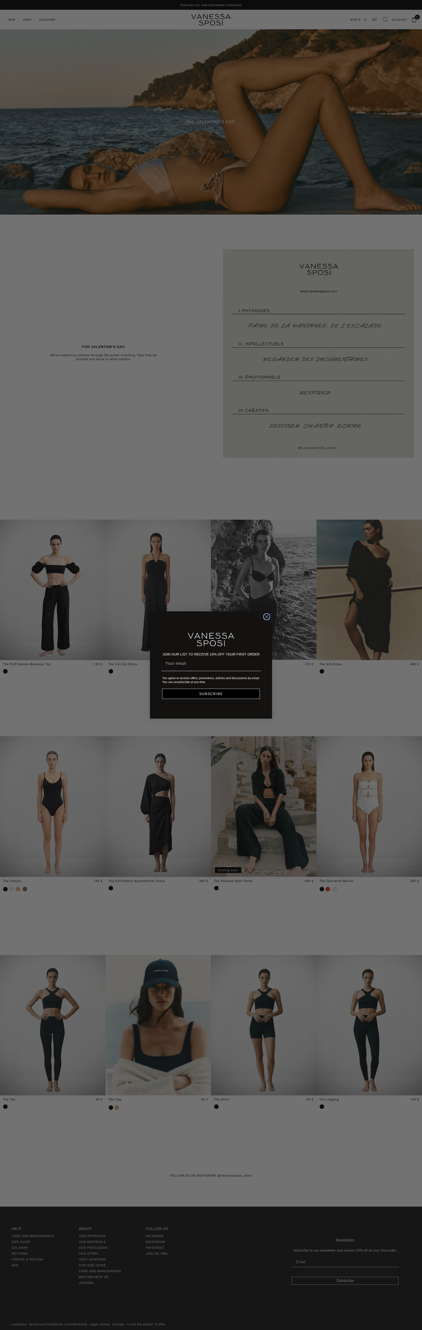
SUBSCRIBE (211, 694)
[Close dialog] (267, 617)
